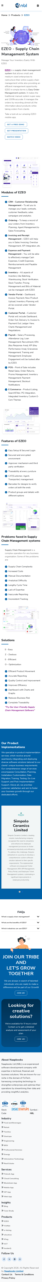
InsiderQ (7, 1248)
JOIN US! (21, 993)
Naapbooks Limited (13, 1271)
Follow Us (7, 1253)
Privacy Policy (8, 1278)
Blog (6, 1206)
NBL (32, 1113)
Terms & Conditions (24, 1274)
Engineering (9, 1141)
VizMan (7, 1226)
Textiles (7, 1132)
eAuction (8, 1235)
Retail (6, 1127)
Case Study (9, 1211)
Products (15, 15)
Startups (8, 1136)
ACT (6, 1244)
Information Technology (14, 1159)
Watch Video (14, 137)
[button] (20, 892)
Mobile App (9, 1187)
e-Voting (7, 1230)
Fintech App (9, 1174)
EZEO (6, 1221)
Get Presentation (16, 131)
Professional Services (13, 1150)
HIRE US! (21, 1039)
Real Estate (9, 1163)
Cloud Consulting (11, 1178)
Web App (8, 1196)
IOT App (7, 1192)
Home (4, 15)
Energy (7, 1154)
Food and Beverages (12, 1123)
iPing (6, 1239)
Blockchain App (10, 1183)
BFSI (6, 1145)
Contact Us (7, 1274)
